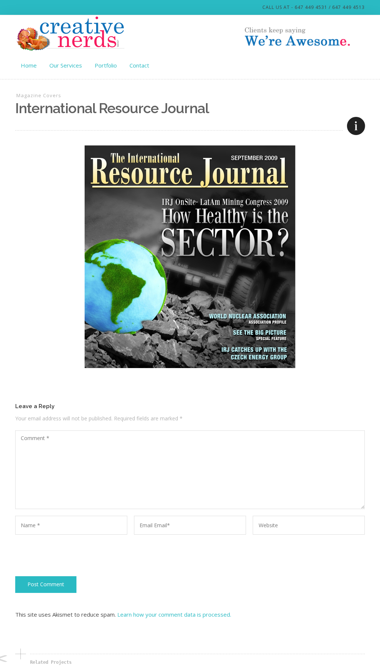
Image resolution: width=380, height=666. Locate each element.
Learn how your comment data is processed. (174, 614)
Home (29, 65)
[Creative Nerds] (71, 33)
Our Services (65, 65)
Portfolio (106, 65)
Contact (139, 65)
